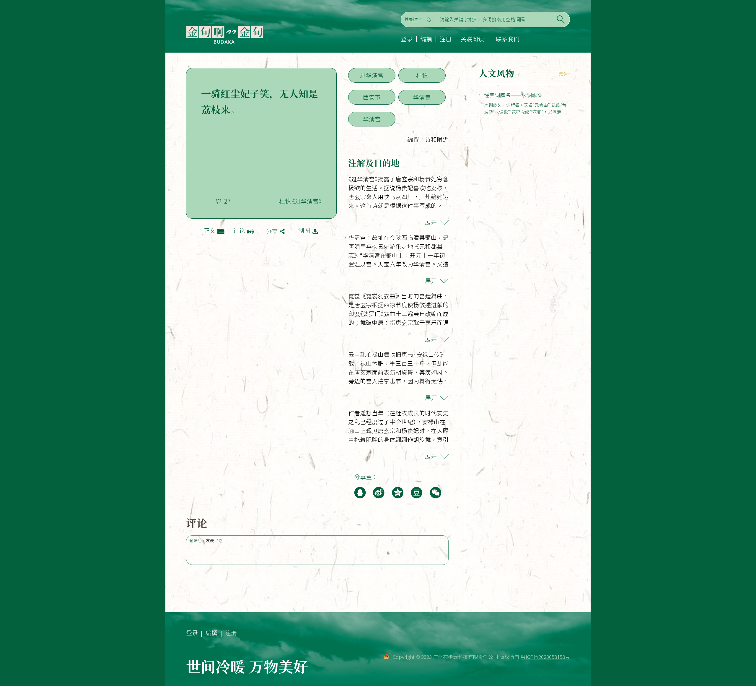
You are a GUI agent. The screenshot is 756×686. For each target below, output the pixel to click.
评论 (239, 230)
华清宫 (422, 97)
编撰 (426, 39)
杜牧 (422, 75)
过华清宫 (372, 75)
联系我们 (507, 39)
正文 (210, 230)
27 (227, 201)
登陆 (193, 541)
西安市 (372, 97)
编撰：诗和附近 (428, 139)
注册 (446, 39)
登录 (407, 39)
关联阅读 (472, 39)
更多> (564, 73)
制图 (304, 230)
